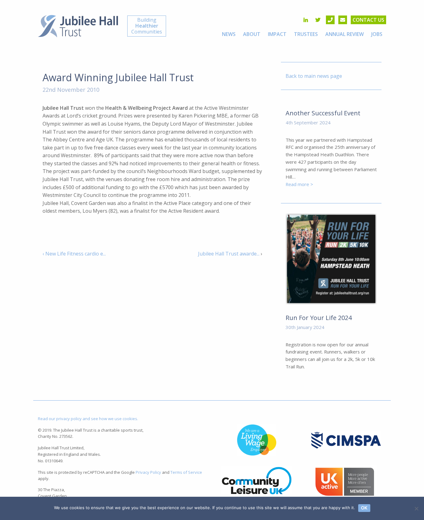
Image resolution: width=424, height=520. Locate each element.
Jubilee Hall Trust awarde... (228, 253)
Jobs (376, 34)
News (229, 34)
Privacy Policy (148, 472)
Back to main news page (314, 76)
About (251, 34)
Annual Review (344, 34)
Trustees (306, 34)
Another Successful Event (323, 113)
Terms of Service (186, 472)
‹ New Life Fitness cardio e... (74, 253)
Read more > (299, 184)
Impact (277, 34)
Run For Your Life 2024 (319, 317)
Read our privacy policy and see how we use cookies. (88, 418)
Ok (364, 507)
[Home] (78, 25)
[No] (416, 508)
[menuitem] (228, 34)
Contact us (368, 19)
